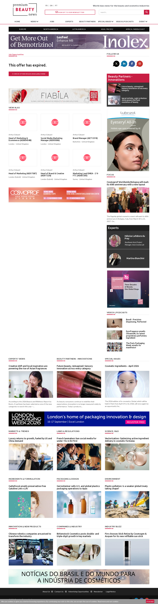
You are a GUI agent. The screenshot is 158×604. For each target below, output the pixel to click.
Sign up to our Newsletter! (71, 12)
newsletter (98, 592)
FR (46, 5)
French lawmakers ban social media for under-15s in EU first (76, 439)
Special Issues (112, 359)
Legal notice (111, 592)
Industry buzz (113, 526)
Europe (22, 29)
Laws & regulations (68, 431)
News (33, 21)
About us (46, 592)
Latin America (79, 29)
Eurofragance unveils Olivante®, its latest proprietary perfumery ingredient (136, 334)
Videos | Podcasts (124, 21)
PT (56, 5)
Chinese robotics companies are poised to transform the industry (30, 534)
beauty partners (87, 21)
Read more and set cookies (108, 601)
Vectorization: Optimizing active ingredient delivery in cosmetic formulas (127, 439)
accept (151, 601)
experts (69, 21)
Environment (112, 479)
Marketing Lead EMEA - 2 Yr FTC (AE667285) (85, 174)
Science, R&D (112, 431)
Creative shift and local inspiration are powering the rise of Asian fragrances (28, 367)
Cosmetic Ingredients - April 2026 (122, 366)
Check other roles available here (29, 74)
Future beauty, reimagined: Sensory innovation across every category (75, 367)
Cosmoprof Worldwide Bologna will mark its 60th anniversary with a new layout (128, 183)
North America (51, 29)
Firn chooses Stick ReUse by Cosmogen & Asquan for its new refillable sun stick (126, 534)
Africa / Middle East (135, 29)
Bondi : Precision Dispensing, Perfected (136, 320)
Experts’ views (17, 359)
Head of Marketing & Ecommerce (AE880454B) (20, 139)
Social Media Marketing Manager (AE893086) (51, 139)
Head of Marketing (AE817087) (23, 173)
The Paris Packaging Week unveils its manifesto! (135, 345)
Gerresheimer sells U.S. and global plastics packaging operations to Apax (78, 487)
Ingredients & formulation (24, 479)
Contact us (59, 592)
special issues (104, 21)
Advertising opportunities (78, 592)
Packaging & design (68, 479)
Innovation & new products (25, 526)
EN (51, 5)
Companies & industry (69, 526)
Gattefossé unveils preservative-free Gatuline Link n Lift (27, 487)
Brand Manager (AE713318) (85, 138)
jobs (52, 21)
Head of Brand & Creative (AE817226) (52, 174)
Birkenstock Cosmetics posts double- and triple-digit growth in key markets (78, 534)
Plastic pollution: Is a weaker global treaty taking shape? (126, 487)
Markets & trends (19, 431)
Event (142, 21)
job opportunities (16, 54)
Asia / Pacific (107, 29)
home (17, 21)
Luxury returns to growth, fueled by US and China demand (30, 439)
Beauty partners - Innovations (120, 78)
